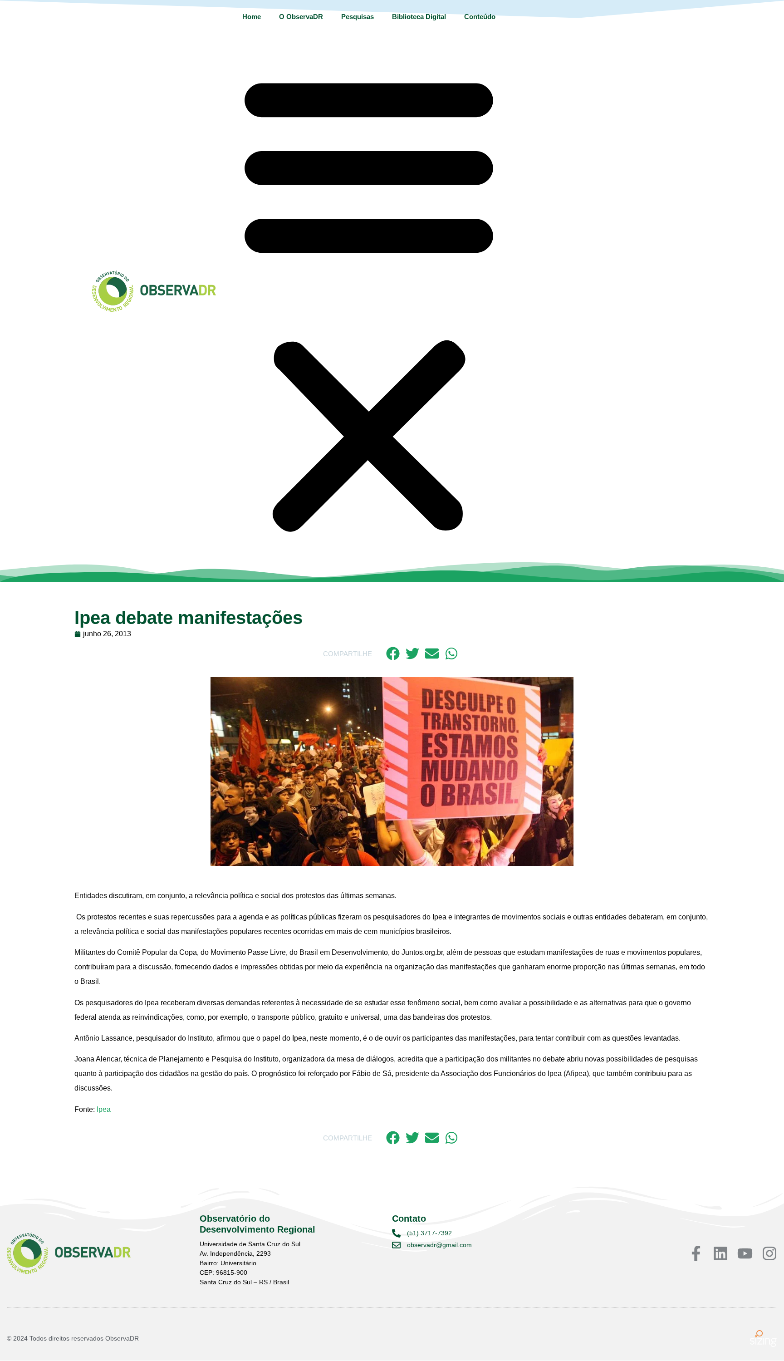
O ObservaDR (301, 16)
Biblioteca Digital (419, 16)
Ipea (104, 1109)
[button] (369, 301)
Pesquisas (357, 16)
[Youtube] (745, 1253)
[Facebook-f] (696, 1253)
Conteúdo (479, 16)
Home (251, 16)
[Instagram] (769, 1253)
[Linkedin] (720, 1253)
